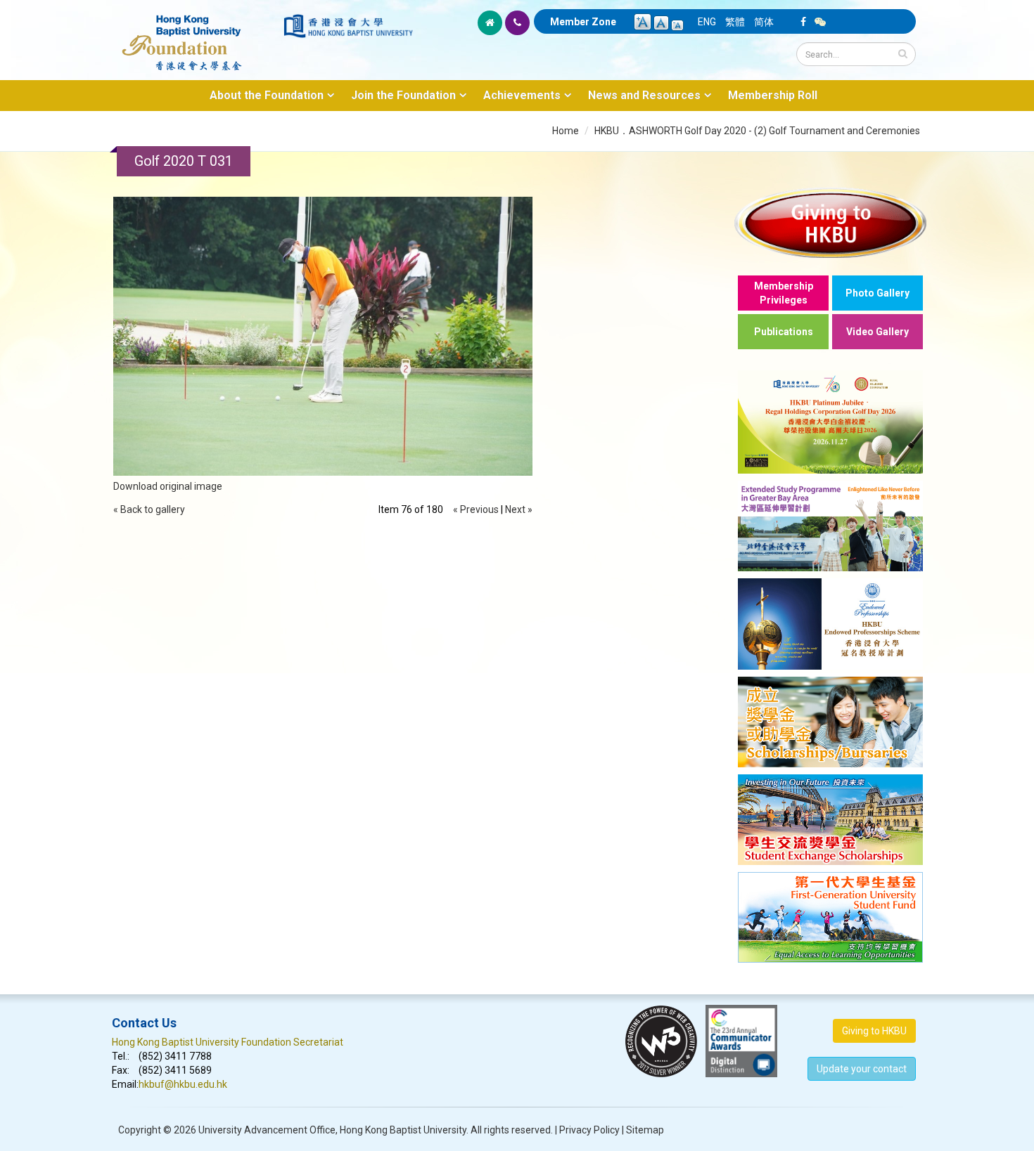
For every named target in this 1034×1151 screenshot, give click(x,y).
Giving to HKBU (874, 1030)
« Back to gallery (149, 509)
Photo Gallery (877, 293)
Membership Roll (772, 95)
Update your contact (862, 1068)
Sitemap (645, 1130)
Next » (518, 509)
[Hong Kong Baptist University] (348, 26)
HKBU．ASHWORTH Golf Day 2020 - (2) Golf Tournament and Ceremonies (757, 130)
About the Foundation (267, 95)
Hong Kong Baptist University (403, 1130)
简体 (764, 21)
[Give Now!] (830, 222)
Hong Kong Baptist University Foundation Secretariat (227, 1042)
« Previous (476, 509)
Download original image (167, 486)
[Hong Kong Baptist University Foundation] (196, 35)
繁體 (735, 21)
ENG (707, 21)
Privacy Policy (589, 1130)
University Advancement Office (267, 1130)
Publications (783, 331)
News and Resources (644, 95)
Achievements (522, 95)
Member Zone (583, 21)
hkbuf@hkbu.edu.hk (183, 1084)
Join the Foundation (403, 95)
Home (565, 130)
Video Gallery (877, 331)
